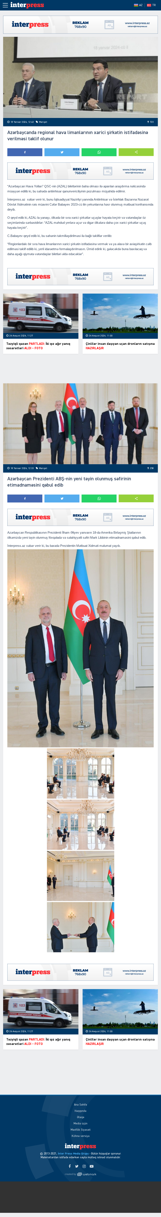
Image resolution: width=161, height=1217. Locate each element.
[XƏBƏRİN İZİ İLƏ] (29, 5)
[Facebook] (69, 1166)
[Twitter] (76, 1166)
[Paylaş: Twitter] (61, 152)
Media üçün (80, 1123)
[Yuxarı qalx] (149, 1205)
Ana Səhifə (80, 1104)
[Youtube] (91, 1166)
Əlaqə (80, 1117)
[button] (136, 152)
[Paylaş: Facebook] (24, 152)
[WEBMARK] (80, 1174)
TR (154, 5)
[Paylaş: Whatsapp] (99, 152)
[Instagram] (84, 1166)
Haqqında (80, 1111)
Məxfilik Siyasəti (81, 1129)
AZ (141, 5)
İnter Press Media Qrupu (73, 1153)
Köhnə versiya (81, 1136)
